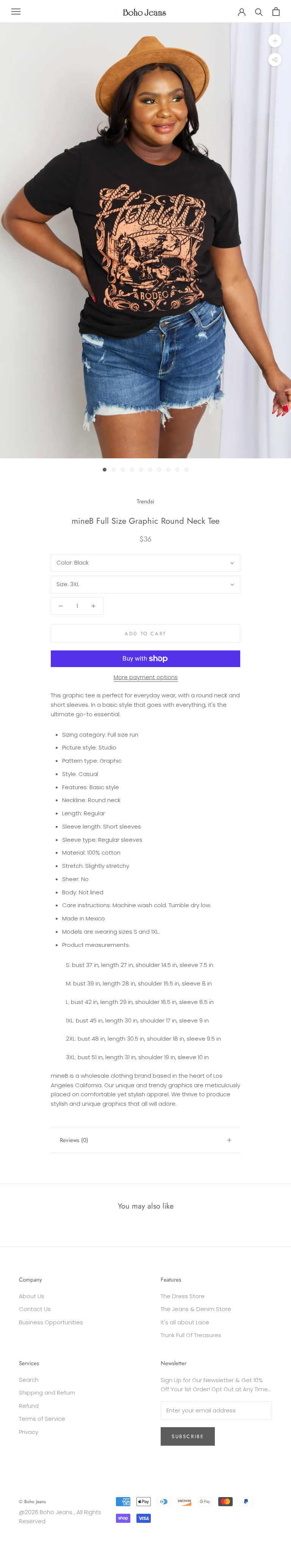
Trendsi (145, 501)
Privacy (28, 1432)
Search (29, 1380)
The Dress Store (183, 1296)
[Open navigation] (15, 11)
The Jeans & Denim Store (196, 1309)
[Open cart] (276, 11)
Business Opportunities (51, 1322)
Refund (29, 1406)
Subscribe (188, 1436)
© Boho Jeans (32, 1501)
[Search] (259, 12)
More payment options (146, 677)
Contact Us (35, 1309)
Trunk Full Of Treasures (191, 1335)
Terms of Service (42, 1419)
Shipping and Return (47, 1393)
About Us (31, 1296)
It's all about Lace (185, 1322)
